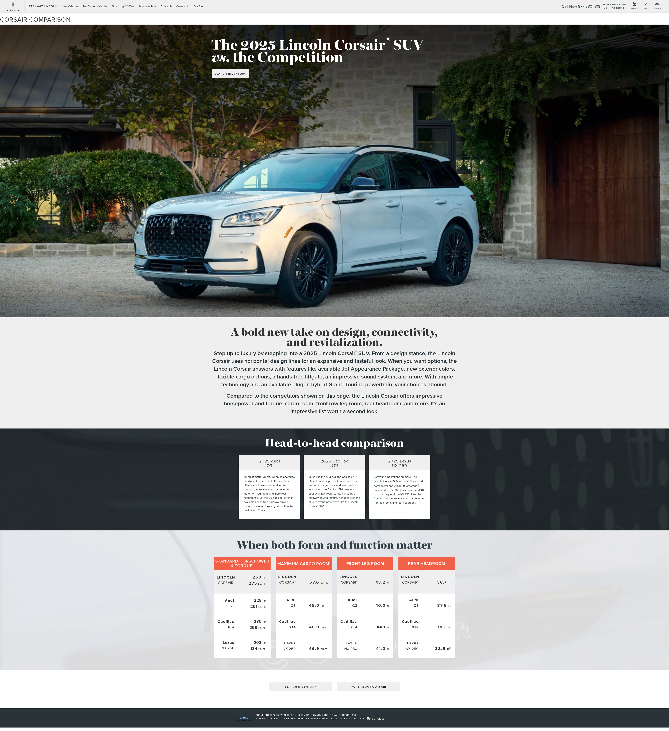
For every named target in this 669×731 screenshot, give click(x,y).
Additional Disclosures (340, 715)
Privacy (316, 715)
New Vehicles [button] (70, 6)
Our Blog (199, 6)
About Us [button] (166, 6)
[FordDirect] (244, 718)
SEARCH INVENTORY (230, 74)
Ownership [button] (182, 6)
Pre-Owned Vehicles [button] (95, 6)
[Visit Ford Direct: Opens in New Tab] (376, 718)
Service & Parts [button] (147, 6)
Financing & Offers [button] (123, 6)
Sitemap (303, 715)
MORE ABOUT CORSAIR (368, 687)
